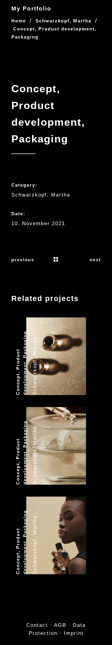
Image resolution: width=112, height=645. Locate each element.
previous (22, 259)
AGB (60, 625)
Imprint (74, 633)
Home (18, 20)
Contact (37, 625)
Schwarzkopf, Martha (63, 20)
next (95, 259)
